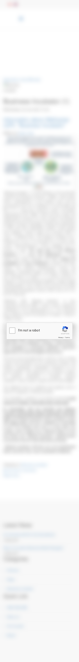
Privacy (60, 338)
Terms (67, 338)
